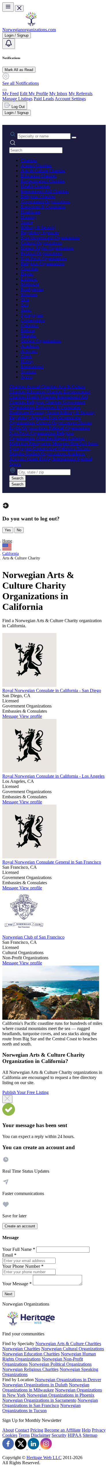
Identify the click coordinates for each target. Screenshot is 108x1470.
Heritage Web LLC (44, 1457)
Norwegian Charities (21, 1348)
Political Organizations (41, 253)
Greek (26, 356)
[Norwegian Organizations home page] (31, 24)
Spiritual (28, 371)
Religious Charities (38, 196)
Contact (22, 1430)
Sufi (24, 304)
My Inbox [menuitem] (58, 93)
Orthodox (29, 325)
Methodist (30, 284)
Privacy (99, 1430)
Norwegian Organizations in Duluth (35, 1384)
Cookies (9, 1435)
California (10, 553)
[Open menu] (8, 7)
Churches (29, 268)
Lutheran (29, 278)
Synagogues (32, 315)
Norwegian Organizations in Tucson (41, 1408)
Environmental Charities (43, 180)
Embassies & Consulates (43, 206)
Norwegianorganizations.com (29, 29)
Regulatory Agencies (40, 232)
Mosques (29, 294)
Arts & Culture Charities (43, 170)
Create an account (20, 1226)
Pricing (36, 1430)
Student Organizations (41, 340)
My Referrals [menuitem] (80, 93)
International (32, 366)
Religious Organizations (43, 263)
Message (10, 716)
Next (8, 1294)
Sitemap (90, 1435)
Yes (8, 530)
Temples (28, 335)
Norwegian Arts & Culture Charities (68, 1343)
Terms (24, 1435)
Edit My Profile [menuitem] (34, 93)
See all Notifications (20, 83)
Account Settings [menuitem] (70, 98)
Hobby (27, 361)
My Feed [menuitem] (10, 93)
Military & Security (38, 227)
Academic (30, 345)
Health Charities (35, 186)
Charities (29, 160)
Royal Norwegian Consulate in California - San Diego (51, 690)
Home (7, 541)
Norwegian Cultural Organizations (72, 1348)
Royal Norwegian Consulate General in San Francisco (51, 862)
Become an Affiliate (62, 1430)
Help (86, 1430)
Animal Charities (36, 165)
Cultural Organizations (41, 242)
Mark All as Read (19, 70)
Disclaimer (40, 1435)
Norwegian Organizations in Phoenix (60, 1395)
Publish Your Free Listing (25, 1092)
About (8, 1430)
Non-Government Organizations (50, 237)
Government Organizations (45, 201)
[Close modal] (7, 1099)
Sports (26, 376)
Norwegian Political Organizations (60, 1364)
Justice (27, 222)
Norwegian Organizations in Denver (68, 1379)
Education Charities (38, 175)
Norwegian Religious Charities (30, 1369)
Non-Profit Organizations (44, 258)
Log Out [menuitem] (17, 107)
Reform (28, 330)
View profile (30, 716)
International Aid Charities (45, 191)
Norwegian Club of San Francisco (33, 937)
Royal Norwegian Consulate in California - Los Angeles (53, 776)
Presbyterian (32, 289)
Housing (28, 217)
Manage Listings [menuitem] (17, 98)
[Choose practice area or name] (74, 137)
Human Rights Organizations (47, 247)
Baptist (27, 273)
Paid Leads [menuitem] (44, 98)
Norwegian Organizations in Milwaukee (45, 1387)
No (19, 530)
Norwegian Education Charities (31, 1353)
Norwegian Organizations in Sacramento (39, 1400)
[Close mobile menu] (19, 8)
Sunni (26, 309)
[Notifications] (8, 43)
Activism (29, 351)
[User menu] (4, 90)
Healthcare (30, 211)
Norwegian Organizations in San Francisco (50, 1403)
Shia (25, 299)
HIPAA (75, 1435)
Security (59, 1435)
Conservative (33, 320)
